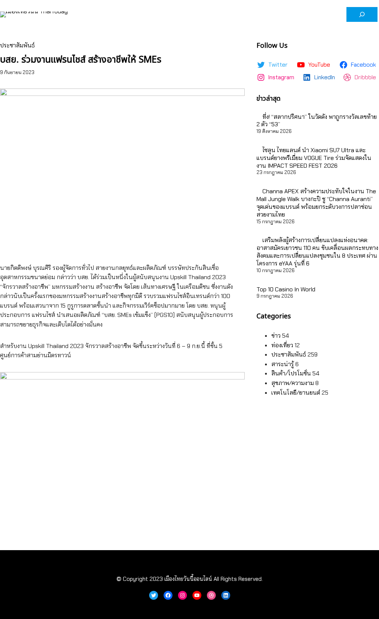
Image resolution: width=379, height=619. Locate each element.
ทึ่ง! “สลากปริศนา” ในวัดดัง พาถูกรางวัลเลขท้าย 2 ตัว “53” (316, 120)
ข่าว (276, 335)
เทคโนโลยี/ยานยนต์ (295, 393)
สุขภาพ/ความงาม (292, 383)
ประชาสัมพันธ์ (17, 45)
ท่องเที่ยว (282, 345)
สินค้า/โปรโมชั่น (291, 373)
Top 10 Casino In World (285, 289)
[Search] (362, 14)
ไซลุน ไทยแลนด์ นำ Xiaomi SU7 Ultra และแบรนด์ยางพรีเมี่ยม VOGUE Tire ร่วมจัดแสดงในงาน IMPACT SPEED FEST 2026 (313, 158)
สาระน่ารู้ (282, 364)
